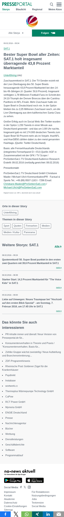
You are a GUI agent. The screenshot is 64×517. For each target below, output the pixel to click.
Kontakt (8, 495)
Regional (37, 9)
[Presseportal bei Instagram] (28, 487)
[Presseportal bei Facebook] (20, 487)
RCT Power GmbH (15, 402)
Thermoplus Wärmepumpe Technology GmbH (29, 391)
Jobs (34, 499)
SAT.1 (7, 48)
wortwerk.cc (11, 386)
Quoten (17, 226)
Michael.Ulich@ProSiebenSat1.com (23, 187)
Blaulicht (21, 9)
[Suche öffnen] (51, 4)
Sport (6, 226)
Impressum (10, 492)
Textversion (38, 502)
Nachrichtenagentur (15, 423)
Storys (6, 9)
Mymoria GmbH (13, 407)
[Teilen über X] (16, 514)
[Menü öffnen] (59, 4)
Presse (9, 418)
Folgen (45, 33)
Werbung (10, 434)
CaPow (9, 396)
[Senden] (58, 514)
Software (10, 450)
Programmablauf (14, 455)
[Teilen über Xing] (37, 514)
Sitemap (8, 510)
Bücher (9, 428)
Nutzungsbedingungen (44, 495)
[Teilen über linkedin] (48, 514)
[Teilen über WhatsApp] (26, 514)
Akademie (9, 499)
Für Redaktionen (40, 492)
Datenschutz (10, 502)
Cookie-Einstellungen (15, 506)
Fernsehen (31, 226)
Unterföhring (10, 75)
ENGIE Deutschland (16, 412)
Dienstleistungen (14, 439)
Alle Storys (14, 33)
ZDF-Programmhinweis (17, 361)
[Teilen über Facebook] (5, 514)
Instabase (10, 380)
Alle (57, 246)
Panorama (29, 232)
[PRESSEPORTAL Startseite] (17, 4)
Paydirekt (10, 375)
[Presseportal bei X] (24, 487)
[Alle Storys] (32, 27)
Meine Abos (55, 9)
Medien (46, 226)
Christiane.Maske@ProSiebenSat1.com (25, 184)
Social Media (39, 506)
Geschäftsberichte (14, 444)
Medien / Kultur (11, 232)
